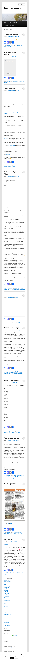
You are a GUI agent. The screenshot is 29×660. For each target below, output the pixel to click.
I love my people (10, 373)
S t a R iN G (6, 605)
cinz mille (22, 431)
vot (21, 373)
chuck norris (15, 81)
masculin (15, 373)
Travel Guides (6, 615)
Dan (16, 476)
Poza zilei (6, 25)
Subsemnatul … (12, 25)
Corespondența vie (8, 586)
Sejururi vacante (7, 614)
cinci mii (13, 431)
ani (15, 322)
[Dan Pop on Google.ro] (9, 65)
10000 (15, 165)
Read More (17, 658)
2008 (18, 475)
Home (5, 22)
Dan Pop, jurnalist (10, 484)
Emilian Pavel (7, 591)
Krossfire (5, 599)
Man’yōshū (6, 138)
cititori (9, 288)
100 (14, 287)
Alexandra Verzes (7, 581)
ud (16, 432)
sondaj (18, 373)
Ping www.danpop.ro (11, 34)
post (13, 289)
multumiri (5, 289)
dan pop (20, 45)
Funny (8, 81)
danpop (7, 372)
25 (4, 295)
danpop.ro (6, 46)
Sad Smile (6, 606)
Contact (9, 22)
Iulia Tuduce (6, 596)
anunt (5, 476)
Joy (4, 597)
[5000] (4, 423)
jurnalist (5, 533)
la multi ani (9, 574)
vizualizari (9, 166)
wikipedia (8, 154)
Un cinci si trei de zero (11, 380)
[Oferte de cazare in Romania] (14, 648)
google (23, 81)
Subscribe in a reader (14, 643)
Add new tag (21, 475)
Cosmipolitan (6, 587)
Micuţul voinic (8, 539)
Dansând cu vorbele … (12, 8)
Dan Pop (17, 36)
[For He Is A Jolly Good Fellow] (14, 195)
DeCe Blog (6, 588)
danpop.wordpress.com (18, 288)
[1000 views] (6, 544)
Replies (5, 82)
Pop (7, 478)
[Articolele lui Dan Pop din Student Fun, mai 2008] (14, 520)
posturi (15, 289)
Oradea (12, 533)
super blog (10, 478)
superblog (14, 478)
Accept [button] (12, 658)
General (8, 45)
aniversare (19, 165)
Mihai (5, 603)
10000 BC (6, 128)
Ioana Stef (6, 594)
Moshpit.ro (6, 612)
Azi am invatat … (16, 22)
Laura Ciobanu (7, 600)
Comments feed (7, 623)
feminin (5, 373)
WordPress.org (7, 625)
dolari (22, 476)
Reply (9, 46)
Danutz (8, 432)
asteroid (12, 109)
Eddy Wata (20, 372)
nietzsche (9, 289)
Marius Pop (6, 602)
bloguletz (23, 165)
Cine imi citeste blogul (11, 328)
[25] (14, 308)
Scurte (12, 45)
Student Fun (16, 533)
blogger (17, 371)
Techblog (6, 607)
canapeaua (10, 431)
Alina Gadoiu (6, 583)
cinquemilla (18, 431)
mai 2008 (9, 533)
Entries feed (6, 622)
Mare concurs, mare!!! (11, 438)
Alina (13, 207)
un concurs (17, 451)
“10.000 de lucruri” (11, 145)
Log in (5, 620)
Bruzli (5, 584)
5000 (15, 429)
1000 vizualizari (20, 572)
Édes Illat (6, 590)
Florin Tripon (6, 593)
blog (18, 45)
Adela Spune (6, 580)
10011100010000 (9, 88)
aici (11, 464)
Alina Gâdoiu (16, 532)
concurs (13, 476)
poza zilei (19, 289)
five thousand (12, 432)
